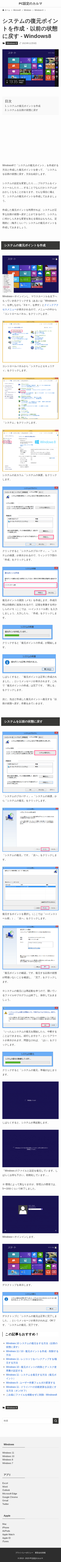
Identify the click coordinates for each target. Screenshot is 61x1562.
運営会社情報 (40, 1553)
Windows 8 (12, 43)
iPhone (5, 1527)
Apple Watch (8, 1534)
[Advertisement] (30, 138)
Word (5, 1487)
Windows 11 (8, 1453)
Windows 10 (8, 1456)
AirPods (6, 1531)
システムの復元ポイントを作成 (23, 106)
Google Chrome (10, 1497)
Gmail (5, 1500)
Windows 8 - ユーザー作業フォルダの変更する (30, 1382)
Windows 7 (7, 1463)
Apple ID (6, 1538)
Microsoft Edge (9, 1493)
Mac (4, 1524)
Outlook (6, 1490)
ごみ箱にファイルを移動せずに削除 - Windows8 (31, 1394)
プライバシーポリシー (24, 1553)
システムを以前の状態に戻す (22, 110)
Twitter (5, 1504)
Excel (5, 1483)
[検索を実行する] (56, 1421)
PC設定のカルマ (30, 3)
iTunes (5, 1541)
